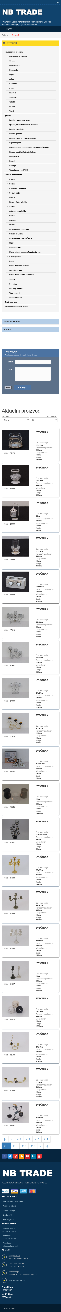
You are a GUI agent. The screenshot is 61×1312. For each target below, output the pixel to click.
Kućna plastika (15, 256)
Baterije (12, 165)
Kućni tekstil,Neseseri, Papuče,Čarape (25, 252)
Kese (11, 88)
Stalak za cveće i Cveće (19, 265)
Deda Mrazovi (14, 65)
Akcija (7, 329)
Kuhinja (12, 179)
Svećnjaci (13, 97)
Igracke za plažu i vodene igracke (22, 138)
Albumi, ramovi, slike (17, 211)
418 (33, 1146)
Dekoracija (13, 70)
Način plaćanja (9, 1210)
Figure (11, 74)
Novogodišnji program (14, 52)
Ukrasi (12, 106)
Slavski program (16, 233)
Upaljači (12, 220)
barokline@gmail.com (28, 1274)
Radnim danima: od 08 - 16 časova (9, 1229)
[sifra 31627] (15, 971)
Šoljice (12, 183)
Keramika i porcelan (17, 188)
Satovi (11, 215)
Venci (11, 111)
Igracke (8, 115)
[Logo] (27, 1174)
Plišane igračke (15, 133)
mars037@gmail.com (17, 1280)
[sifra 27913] (15, 617)
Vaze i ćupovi (14, 293)
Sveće (11, 261)
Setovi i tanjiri (14, 193)
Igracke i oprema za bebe (19, 120)
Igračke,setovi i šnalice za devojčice (23, 124)
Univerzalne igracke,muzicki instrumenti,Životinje (29, 147)
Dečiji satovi (14, 156)
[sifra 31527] (15, 829)
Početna (5, 35)
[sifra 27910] (15, 723)
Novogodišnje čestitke (18, 56)
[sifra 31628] (15, 935)
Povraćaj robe (8, 1219)
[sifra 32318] (15, 1006)
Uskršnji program (16, 288)
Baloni (11, 161)
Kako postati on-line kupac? (14, 1201)
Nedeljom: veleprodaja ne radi (10, 1244)
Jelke (11, 79)
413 (37, 1139)
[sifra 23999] (15, 510)
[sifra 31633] (15, 864)
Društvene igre (11, 302)
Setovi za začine (15, 297)
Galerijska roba (15, 270)
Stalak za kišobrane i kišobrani (21, 274)
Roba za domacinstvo (13, 174)
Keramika (13, 83)
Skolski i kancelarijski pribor (16, 306)
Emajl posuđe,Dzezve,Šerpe (20, 238)
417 (24, 1146)
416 (15, 1146)
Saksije (12, 279)
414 (46, 1139)
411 (19, 1139)
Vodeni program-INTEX (18, 170)
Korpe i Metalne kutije (18, 202)
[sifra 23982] (15, 581)
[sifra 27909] (15, 687)
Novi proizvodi (12, 321)
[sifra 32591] (15, 1112)
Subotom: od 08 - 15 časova (9, 1237)
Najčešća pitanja (9, 1206)
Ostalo (12, 224)
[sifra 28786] (15, 758)
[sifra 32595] (15, 1077)
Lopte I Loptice (15, 142)
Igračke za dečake (16, 129)
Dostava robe (8, 1215)
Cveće (12, 61)
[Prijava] (57, 2)
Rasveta (12, 92)
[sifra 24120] (15, 440)
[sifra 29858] (15, 794)
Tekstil (12, 102)
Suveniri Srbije (15, 247)
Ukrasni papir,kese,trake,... (20, 229)
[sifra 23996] (15, 546)
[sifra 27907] (15, 652)
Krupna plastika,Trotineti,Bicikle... (22, 152)
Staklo (11, 206)
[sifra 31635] (15, 900)
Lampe (12, 197)
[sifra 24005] (15, 475)
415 (6, 1146)
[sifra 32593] (15, 1041)
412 (28, 1139)
